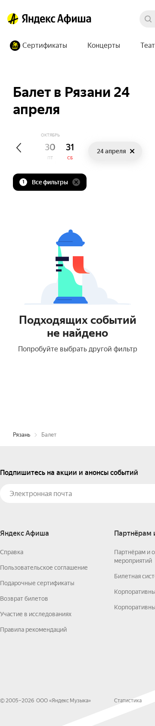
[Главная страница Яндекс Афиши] (13, 19)
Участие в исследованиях (35, 614)
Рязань (21, 434)
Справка (11, 552)
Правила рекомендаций (33, 629)
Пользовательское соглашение (44, 567)
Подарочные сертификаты (37, 583)
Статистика (128, 701)
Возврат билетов (24, 598)
